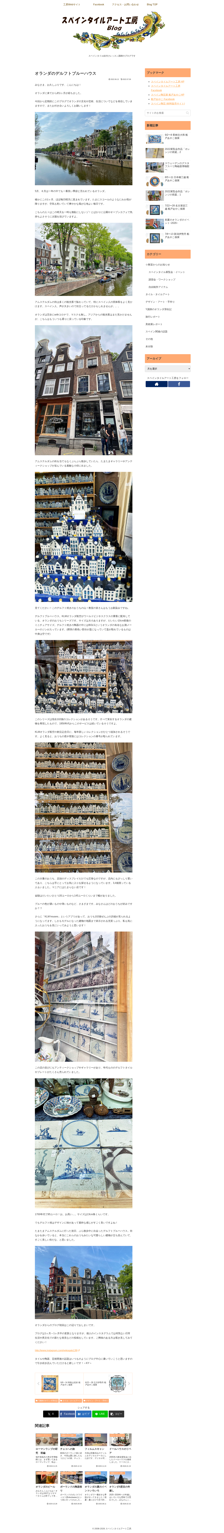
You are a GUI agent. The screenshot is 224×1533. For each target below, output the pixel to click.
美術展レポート (154, 324)
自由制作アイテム (158, 287)
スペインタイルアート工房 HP (167, 81)
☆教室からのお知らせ (158, 264)
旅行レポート (153, 316)
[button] (116, 1414)
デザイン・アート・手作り (97, 1401)
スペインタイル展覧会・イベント (167, 272)
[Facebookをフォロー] (179, 384)
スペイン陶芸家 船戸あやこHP (167, 94)
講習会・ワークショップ (162, 279)
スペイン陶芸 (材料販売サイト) (168, 103)
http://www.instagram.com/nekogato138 (56, 1350)
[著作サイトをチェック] (157, 384)
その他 (149, 339)
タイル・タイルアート (72, 1401)
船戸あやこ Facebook (163, 99)
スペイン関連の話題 (156, 331)
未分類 (149, 346)
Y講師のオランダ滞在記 (48, 1401)
